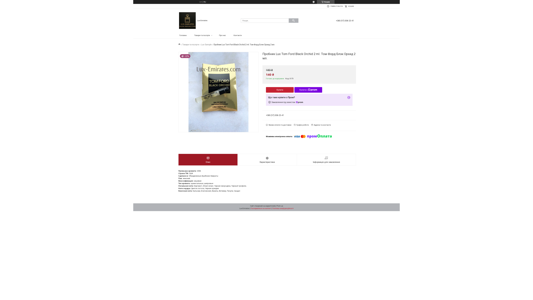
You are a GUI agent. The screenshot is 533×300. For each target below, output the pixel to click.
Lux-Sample (206, 44)
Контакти (238, 35)
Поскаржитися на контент (261, 208)
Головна (183, 35)
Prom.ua (280, 206)
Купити (280, 90)
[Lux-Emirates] (187, 20)
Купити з (303, 90)
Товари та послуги (202, 35)
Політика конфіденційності (283, 208)
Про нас (222, 35)
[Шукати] (293, 20)
